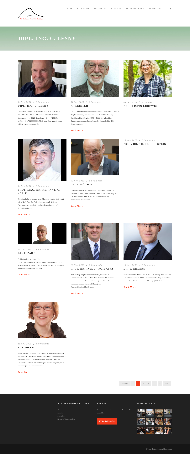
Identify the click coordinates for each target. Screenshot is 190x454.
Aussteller (100, 8)
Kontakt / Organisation (66, 419)
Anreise (60, 413)
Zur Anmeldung (107, 421)
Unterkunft (61, 410)
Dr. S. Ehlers (134, 268)
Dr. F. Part (26, 253)
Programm (83, 8)
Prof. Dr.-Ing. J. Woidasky (92, 268)
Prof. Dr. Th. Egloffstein (145, 144)
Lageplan (61, 416)
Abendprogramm (135, 8)
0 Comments (42, 102)
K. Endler (26, 347)
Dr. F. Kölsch (82, 184)
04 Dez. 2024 (24, 102)
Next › (167, 383)
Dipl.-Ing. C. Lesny (33, 105)
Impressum (155, 8)
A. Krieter (79, 105)
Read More (77, 130)
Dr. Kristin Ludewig (140, 106)
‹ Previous (124, 383)
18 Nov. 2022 (77, 180)
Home (69, 8)
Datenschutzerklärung (154, 449)
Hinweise (116, 8)
